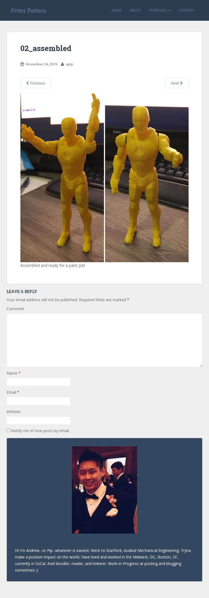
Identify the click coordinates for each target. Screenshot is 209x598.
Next (175, 83)
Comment (15, 308)
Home (116, 10)
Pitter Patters (28, 10)
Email (13, 392)
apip (69, 64)
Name (14, 373)
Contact (186, 10)
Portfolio (158, 10)
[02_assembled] (104, 177)
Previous (37, 83)
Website (14, 411)
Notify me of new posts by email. (40, 430)
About (135, 10)
